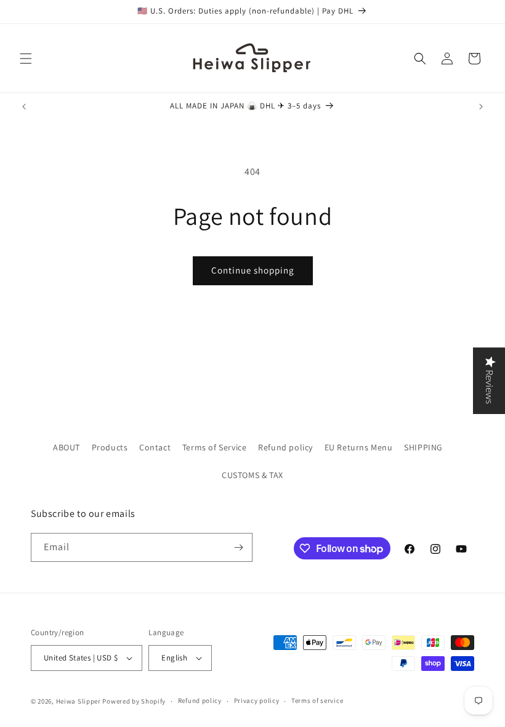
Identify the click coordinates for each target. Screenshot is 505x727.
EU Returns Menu (359, 447)
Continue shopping (252, 270)
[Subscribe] (238, 547)
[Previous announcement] (24, 106)
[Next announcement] (481, 106)
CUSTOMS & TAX (252, 475)
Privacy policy (257, 700)
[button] (25, 58)
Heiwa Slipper (78, 701)
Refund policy (285, 447)
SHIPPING (423, 447)
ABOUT (66, 447)
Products (110, 447)
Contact (155, 447)
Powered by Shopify (134, 701)
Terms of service (317, 700)
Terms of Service (214, 447)
